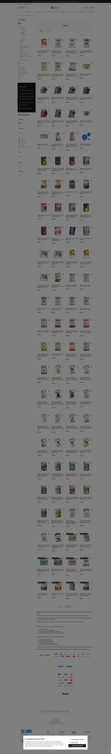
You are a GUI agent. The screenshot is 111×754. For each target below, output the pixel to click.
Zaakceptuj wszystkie (77, 745)
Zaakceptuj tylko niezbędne (77, 739)
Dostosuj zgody (74, 742)
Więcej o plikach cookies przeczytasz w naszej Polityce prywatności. (44, 745)
